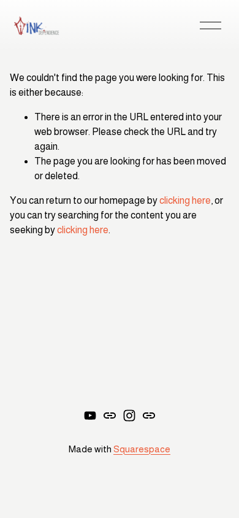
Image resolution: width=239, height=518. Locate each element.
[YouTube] (90, 415)
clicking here (185, 200)
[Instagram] (129, 415)
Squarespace (141, 449)
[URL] (110, 415)
